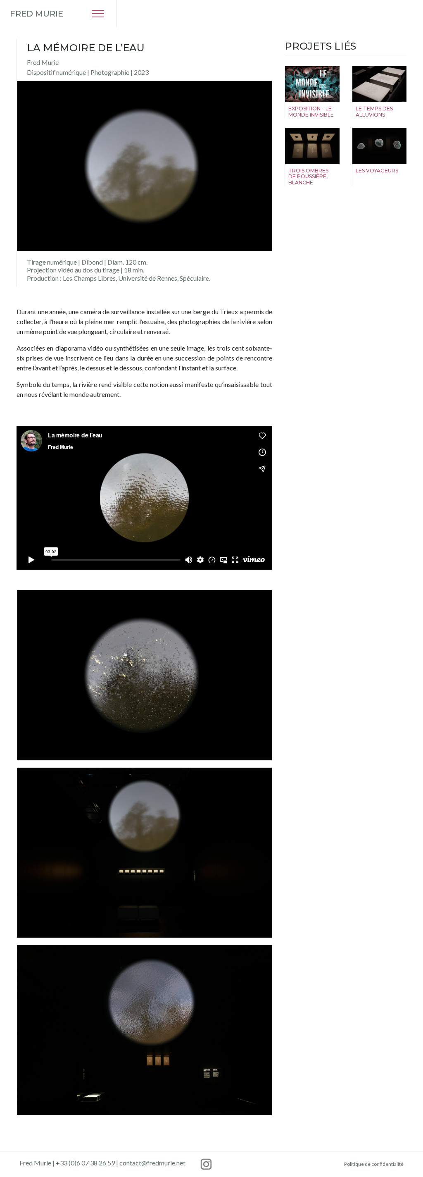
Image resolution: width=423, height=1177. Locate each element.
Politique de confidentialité (374, 1164)
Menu (98, 14)
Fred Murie (36, 14)
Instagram (206, 1164)
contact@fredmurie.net (152, 1163)
